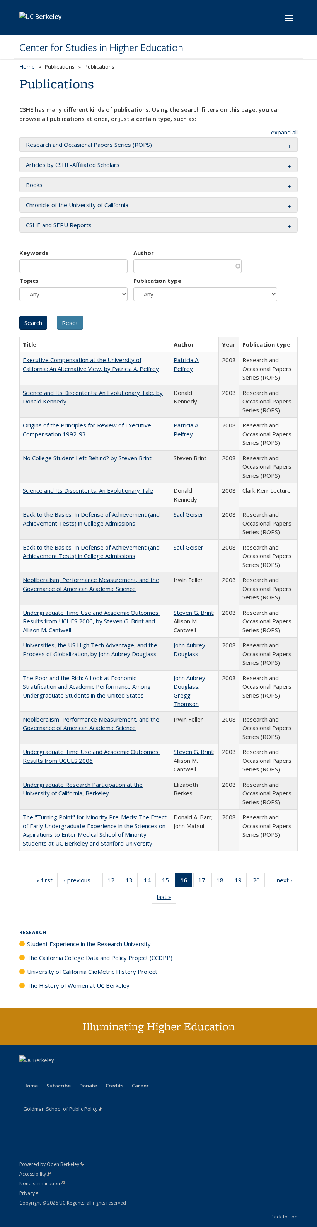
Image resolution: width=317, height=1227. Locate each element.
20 (259, 881)
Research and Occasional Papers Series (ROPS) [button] (89, 144)
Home (27, 66)
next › (287, 881)
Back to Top (284, 1216)
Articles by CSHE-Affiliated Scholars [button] (72, 164)
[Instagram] (71, 1073)
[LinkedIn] (41, 1073)
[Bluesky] (87, 1073)
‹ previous (79, 881)
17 (204, 881)
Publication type (157, 280)
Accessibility (35, 1174)
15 (168, 881)
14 (150, 881)
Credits (114, 1085)
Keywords (34, 253)
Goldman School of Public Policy (62, 1108)
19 (241, 881)
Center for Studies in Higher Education (101, 47)
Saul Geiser (188, 514)
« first (47, 881)
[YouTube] (56, 1073)
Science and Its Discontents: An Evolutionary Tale (88, 490)
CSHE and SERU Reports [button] (59, 225)
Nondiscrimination (42, 1183)
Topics (29, 280)
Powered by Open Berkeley (51, 1164)
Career (140, 1085)
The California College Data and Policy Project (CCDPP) (99, 958)
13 (132, 881)
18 (222, 881)
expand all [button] (284, 132)
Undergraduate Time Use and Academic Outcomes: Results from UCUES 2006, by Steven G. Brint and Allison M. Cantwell (91, 621)
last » (166, 898)
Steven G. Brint (193, 612)
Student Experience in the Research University (89, 944)
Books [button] (34, 185)
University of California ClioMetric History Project (92, 971)
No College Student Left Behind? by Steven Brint (87, 458)
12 (113, 881)
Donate (88, 1085)
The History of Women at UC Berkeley (78, 985)
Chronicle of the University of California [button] (77, 205)
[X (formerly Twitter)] (26, 1073)
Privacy (29, 1193)
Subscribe (58, 1085)
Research (32, 932)
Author (143, 253)
